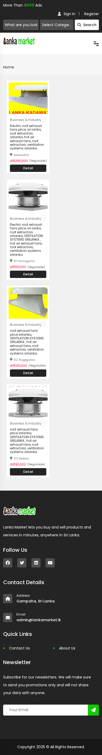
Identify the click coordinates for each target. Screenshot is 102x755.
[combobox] (56, 25)
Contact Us (19, 648)
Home (8, 67)
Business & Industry (25, 120)
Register (91, 13)
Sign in (69, 13)
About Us (67, 648)
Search (90, 24)
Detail (28, 168)
